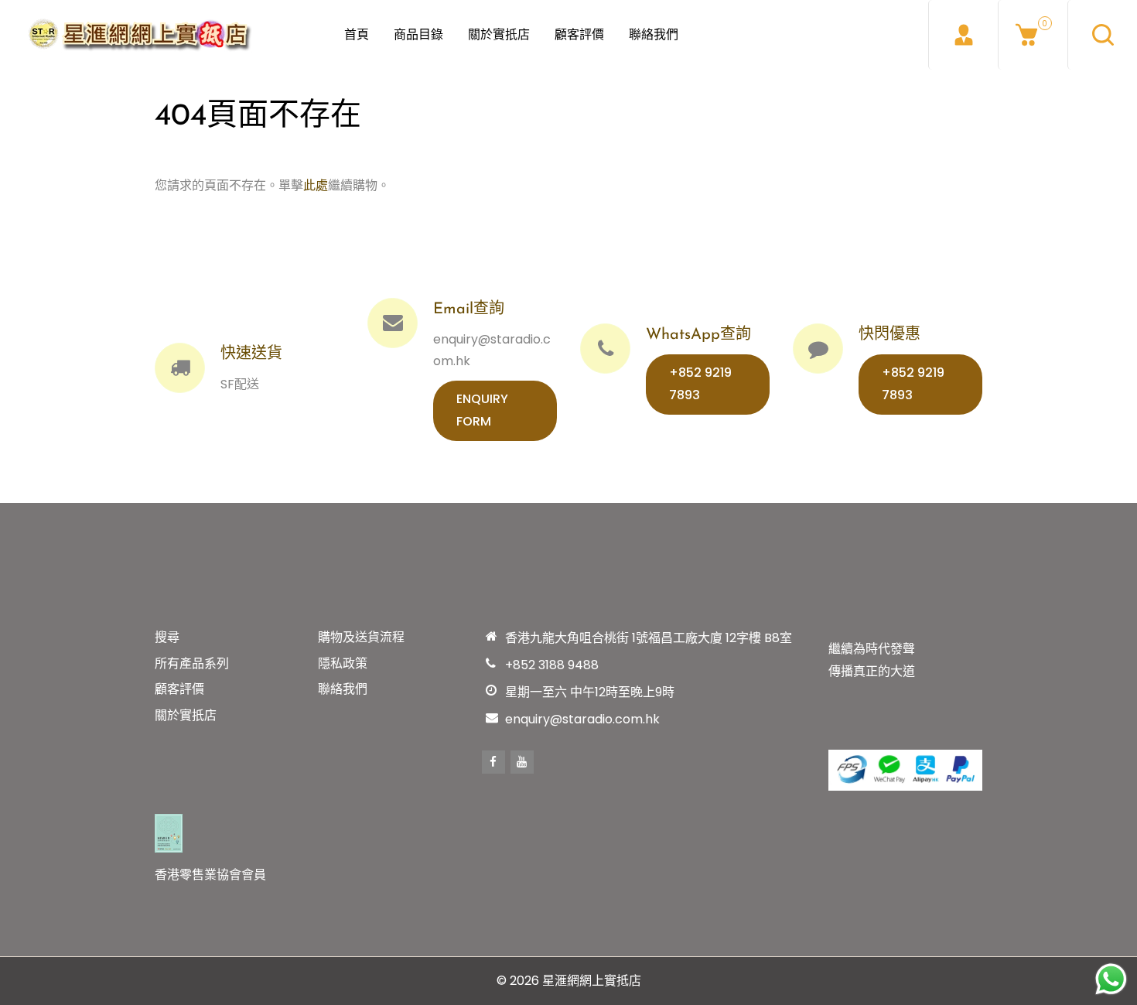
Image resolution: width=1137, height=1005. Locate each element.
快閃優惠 (889, 335)
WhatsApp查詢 (698, 335)
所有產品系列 (192, 663)
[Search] (1102, 35)
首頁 (356, 34)
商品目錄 (418, 34)
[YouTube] (522, 762)
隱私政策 (342, 663)
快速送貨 (251, 354)
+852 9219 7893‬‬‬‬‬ (700, 384)
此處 (315, 185)
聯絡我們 (653, 34)
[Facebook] (493, 762)
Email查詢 (468, 309)
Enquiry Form (482, 410)
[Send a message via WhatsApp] (1111, 979)
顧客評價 (579, 34)
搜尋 (167, 637)
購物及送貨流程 (361, 637)
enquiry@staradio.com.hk (582, 719)
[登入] (963, 35)
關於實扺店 (499, 34)
